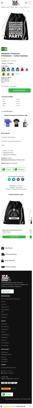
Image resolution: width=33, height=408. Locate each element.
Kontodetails (4, 359)
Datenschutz (4, 314)
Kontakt (3, 301)
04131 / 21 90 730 (7, 371)
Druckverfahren (5, 342)
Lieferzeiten (4, 324)
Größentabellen (5, 334)
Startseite (3, 7)
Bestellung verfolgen (6, 354)
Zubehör (12, 7)
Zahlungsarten (4, 329)
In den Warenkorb (19, 90)
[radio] (4, 69)
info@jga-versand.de (8, 373)
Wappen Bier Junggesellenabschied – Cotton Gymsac (12, 230)
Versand (14, 367)
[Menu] (3, 3)
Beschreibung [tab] (5, 133)
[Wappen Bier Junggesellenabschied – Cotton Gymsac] (14, 212)
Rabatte (3, 332)
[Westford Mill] (4, 49)
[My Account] (26, 3)
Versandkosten (13, 60)
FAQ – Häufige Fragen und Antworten (10, 299)
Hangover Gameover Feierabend (19, 189)
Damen (7, 7)
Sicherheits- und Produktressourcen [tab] (11, 141)
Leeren (2, 82)
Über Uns (3, 304)
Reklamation (4, 337)
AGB (2, 311)
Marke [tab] (3, 145)
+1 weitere (17, 73)
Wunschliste (4, 361)
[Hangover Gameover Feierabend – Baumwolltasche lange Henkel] (25, 123)
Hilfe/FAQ (8, 367)
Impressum (4, 317)
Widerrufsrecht (5, 307)
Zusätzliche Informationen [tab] (8, 137)
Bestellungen (4, 352)
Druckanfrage (4, 345)
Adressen (3, 357)
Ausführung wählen (14, 236)
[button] (28, 11)
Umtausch (3, 340)
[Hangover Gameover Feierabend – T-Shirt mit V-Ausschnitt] (16, 123)
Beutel (16, 7)
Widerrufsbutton (5, 309)
